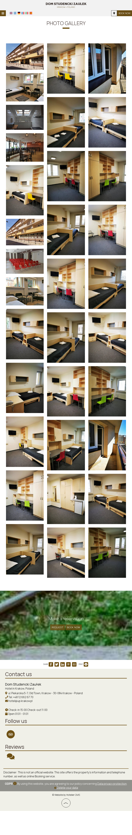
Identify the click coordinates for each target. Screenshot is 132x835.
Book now (124, 13)
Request (57, 627)
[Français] (23, 13)
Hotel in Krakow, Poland (19, 688)
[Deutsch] (19, 13)
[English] (11, 13)
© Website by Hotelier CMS (66, 794)
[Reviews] (10, 758)
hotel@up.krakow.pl (20, 701)
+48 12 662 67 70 (23, 697)
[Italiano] (27, 13)
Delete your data (67, 788)
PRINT (81, 664)
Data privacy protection (112, 784)
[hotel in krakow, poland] (66, 5)
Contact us (18, 674)
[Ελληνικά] (15, 13)
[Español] (31, 13)
